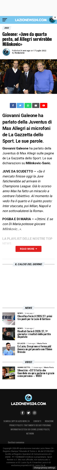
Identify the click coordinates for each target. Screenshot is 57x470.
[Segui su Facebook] (22, 412)
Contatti (37, 421)
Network (30, 433)
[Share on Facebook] (13, 105)
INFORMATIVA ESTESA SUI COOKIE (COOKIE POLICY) (30, 429)
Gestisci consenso (16, 442)
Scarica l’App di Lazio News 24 (16, 421)
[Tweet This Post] (21, 105)
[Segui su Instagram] (34, 412)
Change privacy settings (44, 468)
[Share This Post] (28, 105)
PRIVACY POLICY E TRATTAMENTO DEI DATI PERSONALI (30, 425)
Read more (27, 248)
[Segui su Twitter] (28, 412)
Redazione (20, 53)
